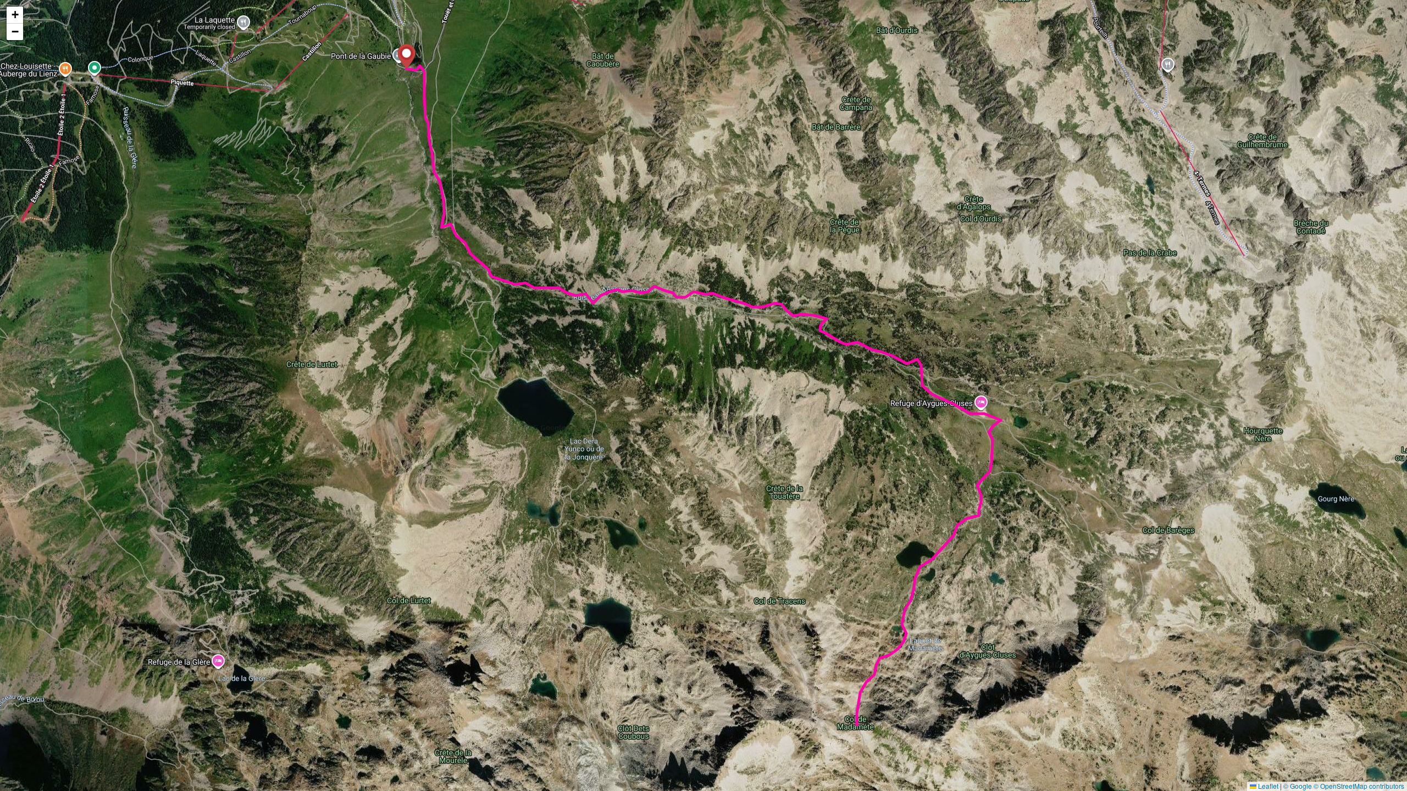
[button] (406, 56)
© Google (1297, 785)
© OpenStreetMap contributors (1359, 785)
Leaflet (1267, 785)
